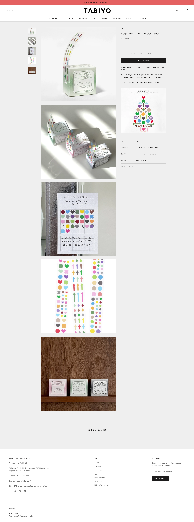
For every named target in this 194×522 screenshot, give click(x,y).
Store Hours (98, 470)
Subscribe (160, 478)
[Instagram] (15, 490)
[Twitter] (130, 166)
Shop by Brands (53, 18)
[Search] (182, 10)
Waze (11, 476)
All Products (141, 18)
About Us (97, 463)
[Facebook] (127, 166)
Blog (95, 474)
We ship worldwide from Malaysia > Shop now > (97, 2)
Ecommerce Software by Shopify (21, 516)
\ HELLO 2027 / (69, 18)
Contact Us (98, 481)
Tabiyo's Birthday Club (102, 485)
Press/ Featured (99, 478)
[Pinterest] (132, 166)
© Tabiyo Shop (13, 513)
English (8, 10)
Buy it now (143, 61)
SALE (95, 18)
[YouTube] (25, 490)
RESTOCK (129, 18)
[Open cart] (187, 10)
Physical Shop (99, 466)
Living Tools (117, 18)
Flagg (123, 28)
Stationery (104, 18)
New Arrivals (83, 18)
